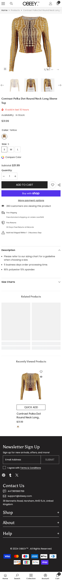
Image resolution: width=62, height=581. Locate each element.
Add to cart (24, 185)
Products (15, 10)
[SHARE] (58, 185)
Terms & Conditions (30, 467)
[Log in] (50, 3)
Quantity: (6, 170)
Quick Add (31, 407)
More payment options (31, 200)
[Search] (11, 3)
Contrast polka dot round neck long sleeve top (29, 415)
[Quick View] (41, 377)
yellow (18, 426)
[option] (31, 43)
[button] (52, 69)
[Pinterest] (3, 475)
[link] (15, 343)
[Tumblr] (10, 475)
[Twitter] (16, 475)
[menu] (3, 3)
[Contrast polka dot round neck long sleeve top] (31, 386)
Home (4, 10)
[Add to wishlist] (52, 184)
